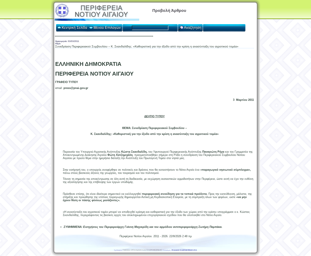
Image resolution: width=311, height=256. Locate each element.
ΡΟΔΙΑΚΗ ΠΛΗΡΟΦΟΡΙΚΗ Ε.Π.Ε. (184, 250)
